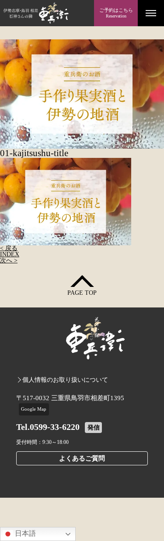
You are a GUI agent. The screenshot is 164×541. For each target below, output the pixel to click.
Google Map (33, 409)
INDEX (9, 254)
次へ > (8, 260)
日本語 (24, 533)
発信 (93, 427)
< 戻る (8, 248)
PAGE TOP (82, 293)
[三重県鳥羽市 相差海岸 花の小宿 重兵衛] (47, 13)
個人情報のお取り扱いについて (65, 380)
